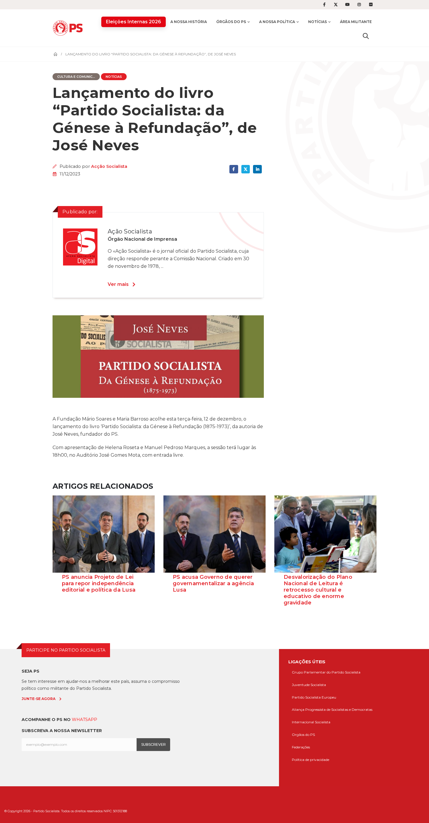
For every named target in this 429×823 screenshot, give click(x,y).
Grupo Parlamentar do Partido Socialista (326, 672)
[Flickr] (370, 5)
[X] (335, 5)
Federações (301, 747)
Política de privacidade (310, 759)
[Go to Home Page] (55, 54)
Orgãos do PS (303, 734)
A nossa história (188, 22)
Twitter (245, 169)
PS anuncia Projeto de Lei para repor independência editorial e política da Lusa (98, 583)
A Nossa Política (277, 22)
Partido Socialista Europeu (314, 697)
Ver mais (118, 284)
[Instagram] (359, 5)
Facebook (233, 169)
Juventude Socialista (309, 685)
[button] (366, 36)
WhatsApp (84, 719)
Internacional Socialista (311, 722)
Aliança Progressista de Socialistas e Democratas (332, 709)
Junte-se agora (38, 699)
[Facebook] (324, 5)
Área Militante (356, 22)
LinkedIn (257, 169)
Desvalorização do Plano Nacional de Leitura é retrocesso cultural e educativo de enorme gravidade (318, 590)
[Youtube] (347, 5)
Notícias (317, 22)
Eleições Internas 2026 (133, 21)
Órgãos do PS (231, 22)
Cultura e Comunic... (76, 77)
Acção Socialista (109, 166)
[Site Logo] (69, 28)
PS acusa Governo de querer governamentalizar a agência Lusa (213, 583)
